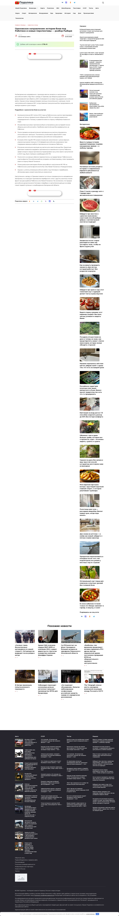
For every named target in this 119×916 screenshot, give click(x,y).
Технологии (19, 18)
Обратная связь (20, 858)
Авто (97, 8)
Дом (79, 13)
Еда (51, 13)
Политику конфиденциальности (44, 895)
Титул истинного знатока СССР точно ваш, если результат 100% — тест (51, 805)
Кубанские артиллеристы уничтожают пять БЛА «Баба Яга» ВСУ (96, 105)
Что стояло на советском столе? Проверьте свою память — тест (51, 762)
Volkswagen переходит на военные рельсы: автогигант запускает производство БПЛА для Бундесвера (48, 689)
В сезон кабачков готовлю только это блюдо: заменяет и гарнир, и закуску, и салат (92, 606)
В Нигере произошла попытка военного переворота (23, 687)
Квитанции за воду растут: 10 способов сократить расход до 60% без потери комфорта (91, 415)
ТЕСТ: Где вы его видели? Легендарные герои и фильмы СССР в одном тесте (78, 790)
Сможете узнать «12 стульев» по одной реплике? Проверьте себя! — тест (52, 775)
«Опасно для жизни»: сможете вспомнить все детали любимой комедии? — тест (51, 755)
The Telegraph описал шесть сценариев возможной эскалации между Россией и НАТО (93, 688)
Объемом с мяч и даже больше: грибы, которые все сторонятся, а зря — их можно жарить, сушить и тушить (92, 438)
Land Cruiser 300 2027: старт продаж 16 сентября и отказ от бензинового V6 (92, 54)
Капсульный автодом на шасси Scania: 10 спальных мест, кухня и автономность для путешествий (31, 824)
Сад (74, 13)
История (68, 13)
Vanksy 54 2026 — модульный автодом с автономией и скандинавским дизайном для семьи (31, 835)
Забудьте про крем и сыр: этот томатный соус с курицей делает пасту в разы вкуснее (92, 292)
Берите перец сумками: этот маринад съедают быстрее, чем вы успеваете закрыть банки (91, 315)
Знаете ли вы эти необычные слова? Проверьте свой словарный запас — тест (78, 741)
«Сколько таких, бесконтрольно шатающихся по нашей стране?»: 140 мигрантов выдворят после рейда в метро (24, 650)
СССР (84, 8)
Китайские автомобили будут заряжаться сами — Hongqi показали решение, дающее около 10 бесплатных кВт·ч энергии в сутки (31, 811)
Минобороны (66, 8)
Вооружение (43, 13)
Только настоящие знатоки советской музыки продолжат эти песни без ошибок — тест (51, 797)
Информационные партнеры (24, 866)
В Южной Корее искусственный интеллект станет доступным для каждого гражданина (91, 31)
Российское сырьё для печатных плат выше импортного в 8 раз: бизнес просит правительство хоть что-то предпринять (91, 390)
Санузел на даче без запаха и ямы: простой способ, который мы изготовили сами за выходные (91, 463)
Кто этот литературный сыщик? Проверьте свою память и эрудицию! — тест (76, 797)
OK (97, 914)
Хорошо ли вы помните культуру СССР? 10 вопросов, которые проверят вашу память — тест (51, 748)
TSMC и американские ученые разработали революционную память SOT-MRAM (90, 76)
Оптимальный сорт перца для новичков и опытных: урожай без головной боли (91, 583)
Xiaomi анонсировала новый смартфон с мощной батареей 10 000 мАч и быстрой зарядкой (92, 39)
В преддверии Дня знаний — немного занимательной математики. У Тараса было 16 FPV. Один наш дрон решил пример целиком (96, 65)
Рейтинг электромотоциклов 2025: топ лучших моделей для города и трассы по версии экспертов (31, 787)
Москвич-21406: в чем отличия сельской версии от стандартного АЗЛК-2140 (31, 742)
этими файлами (90, 914)
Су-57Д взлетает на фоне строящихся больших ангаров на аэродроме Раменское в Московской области (70, 649)
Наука (17, 13)
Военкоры (32, 8)
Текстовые (76, 8)
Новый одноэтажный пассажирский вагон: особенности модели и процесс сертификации (31, 766)
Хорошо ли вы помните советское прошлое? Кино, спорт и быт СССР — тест (52, 768)
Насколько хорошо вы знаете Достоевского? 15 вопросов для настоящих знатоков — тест (77, 748)
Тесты (91, 8)
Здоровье (58, 13)
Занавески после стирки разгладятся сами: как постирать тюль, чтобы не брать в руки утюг (90, 243)
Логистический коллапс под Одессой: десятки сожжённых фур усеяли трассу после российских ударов (96, 94)
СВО (57, 8)
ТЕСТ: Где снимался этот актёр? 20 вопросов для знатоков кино (77, 783)
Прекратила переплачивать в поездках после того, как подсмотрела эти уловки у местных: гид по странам (91, 559)
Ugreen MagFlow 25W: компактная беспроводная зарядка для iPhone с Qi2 (92, 84)
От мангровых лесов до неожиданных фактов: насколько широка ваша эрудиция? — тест (77, 763)
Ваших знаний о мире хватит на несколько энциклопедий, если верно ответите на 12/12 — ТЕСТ (76, 805)
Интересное (33, 13)
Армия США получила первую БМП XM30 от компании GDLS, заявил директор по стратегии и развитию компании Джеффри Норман (47, 650)
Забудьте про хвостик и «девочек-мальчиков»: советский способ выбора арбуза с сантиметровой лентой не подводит (90, 218)
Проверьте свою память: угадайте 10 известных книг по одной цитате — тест (77, 770)
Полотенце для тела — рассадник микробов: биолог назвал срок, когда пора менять (91, 512)
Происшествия (88, 13)
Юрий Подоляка (21, 8)
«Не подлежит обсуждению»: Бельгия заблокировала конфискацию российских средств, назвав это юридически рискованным (70, 691)
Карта (42, 8)
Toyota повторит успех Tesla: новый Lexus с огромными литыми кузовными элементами (91, 46)
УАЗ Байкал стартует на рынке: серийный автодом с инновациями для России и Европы (31, 798)
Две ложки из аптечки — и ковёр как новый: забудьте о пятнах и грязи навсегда (91, 536)
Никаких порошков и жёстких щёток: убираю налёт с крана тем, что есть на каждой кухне (92, 365)
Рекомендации (19, 862)
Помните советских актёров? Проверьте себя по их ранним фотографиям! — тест (50, 783)
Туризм (17, 871)
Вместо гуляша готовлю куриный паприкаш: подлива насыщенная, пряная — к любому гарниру (91, 145)
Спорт (24, 13)
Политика (50, 8)
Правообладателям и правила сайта (26, 860)
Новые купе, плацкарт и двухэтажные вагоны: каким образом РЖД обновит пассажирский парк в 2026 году (31, 848)
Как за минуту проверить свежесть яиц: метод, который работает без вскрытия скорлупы (90, 268)
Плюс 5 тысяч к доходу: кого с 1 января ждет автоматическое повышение (102, 755)
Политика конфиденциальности (25, 864)
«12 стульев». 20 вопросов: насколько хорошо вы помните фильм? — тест (50, 741)
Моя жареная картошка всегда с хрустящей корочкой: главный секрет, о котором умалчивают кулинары (92, 488)
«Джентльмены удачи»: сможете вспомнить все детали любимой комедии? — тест (51, 790)
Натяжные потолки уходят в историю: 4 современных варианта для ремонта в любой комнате (91, 169)
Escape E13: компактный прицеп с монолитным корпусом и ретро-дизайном (31, 776)
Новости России (20, 869)
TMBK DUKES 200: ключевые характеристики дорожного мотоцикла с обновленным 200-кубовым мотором (30, 754)
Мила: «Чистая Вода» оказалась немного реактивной (96, 115)
